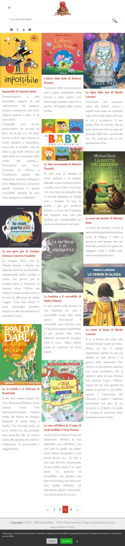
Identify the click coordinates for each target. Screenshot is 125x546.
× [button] (77, 541)
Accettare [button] (66, 541)
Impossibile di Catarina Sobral (19, 91)
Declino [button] (52, 541)
